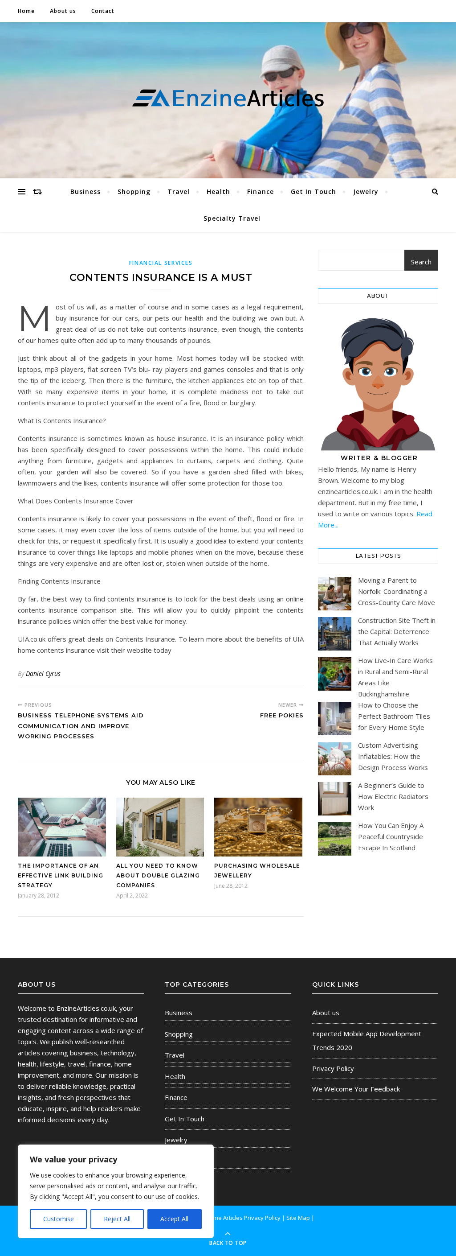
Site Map (298, 1218)
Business (85, 191)
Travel (178, 191)
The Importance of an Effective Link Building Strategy (60, 875)
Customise (58, 1219)
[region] (116, 1191)
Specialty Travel (232, 218)
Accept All (174, 1219)
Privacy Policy (333, 1068)
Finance (260, 191)
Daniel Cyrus (43, 673)
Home (26, 11)
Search (421, 261)
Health (218, 191)
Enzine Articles (224, 1218)
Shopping (134, 191)
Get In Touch (313, 191)
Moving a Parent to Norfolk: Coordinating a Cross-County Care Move (396, 591)
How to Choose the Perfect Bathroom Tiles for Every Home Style (394, 716)
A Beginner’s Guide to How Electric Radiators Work (393, 796)
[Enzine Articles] (228, 98)
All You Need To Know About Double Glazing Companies (158, 875)
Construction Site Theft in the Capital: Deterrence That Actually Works (397, 631)
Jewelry (366, 191)
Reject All (117, 1219)
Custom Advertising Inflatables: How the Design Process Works (393, 756)
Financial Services (161, 263)
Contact (102, 11)
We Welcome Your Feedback (356, 1088)
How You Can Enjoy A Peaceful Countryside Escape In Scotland (390, 836)
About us (63, 11)
